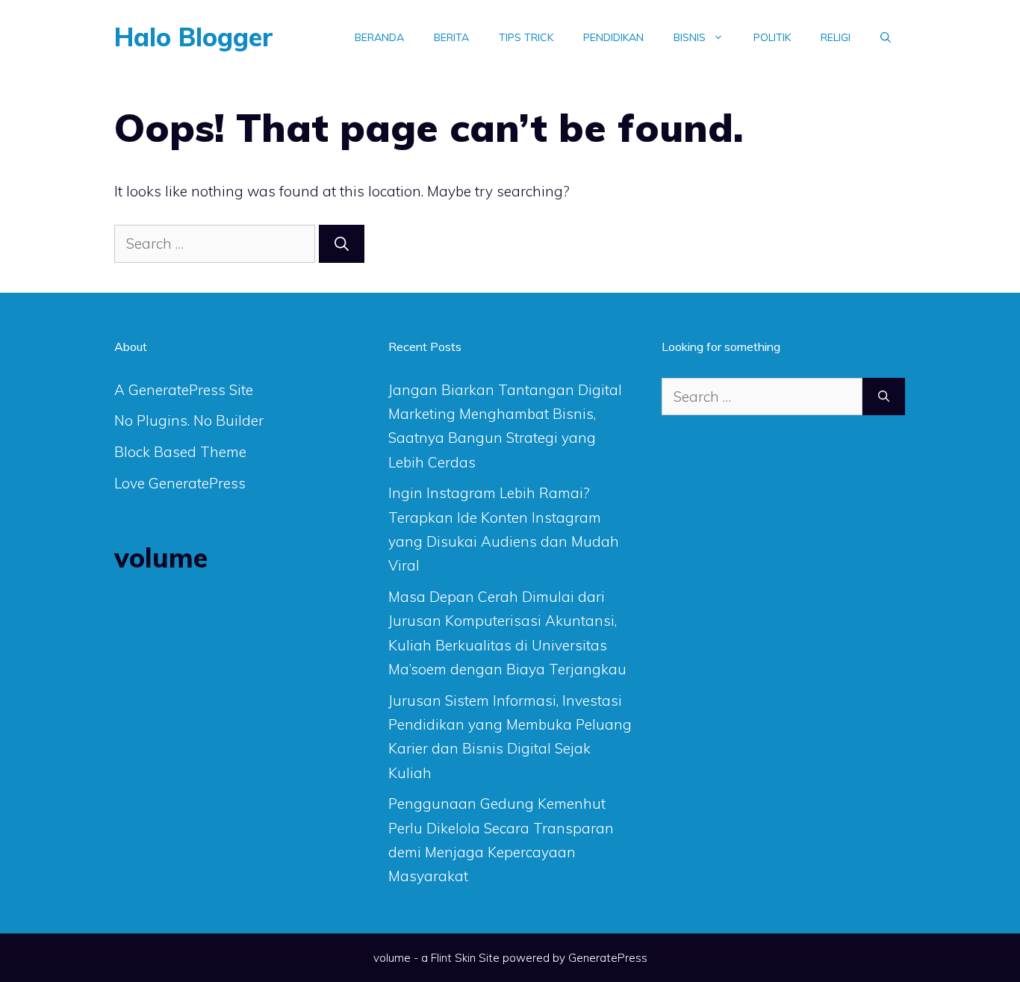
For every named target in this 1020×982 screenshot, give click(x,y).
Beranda (379, 37)
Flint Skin (453, 958)
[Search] (341, 244)
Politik (772, 37)
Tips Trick (526, 37)
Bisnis (690, 37)
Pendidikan (613, 37)
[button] (885, 37)
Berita (451, 37)
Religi (835, 37)
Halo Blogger (193, 37)
